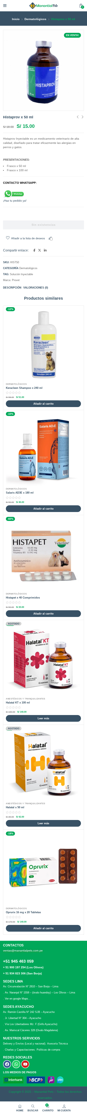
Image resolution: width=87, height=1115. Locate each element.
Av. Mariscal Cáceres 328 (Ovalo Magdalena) (31, 1030)
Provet (16, 280)
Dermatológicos (35, 19)
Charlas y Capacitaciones (20, 1049)
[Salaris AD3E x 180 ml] (43, 449)
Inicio (16, 19)
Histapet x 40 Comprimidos (23, 597)
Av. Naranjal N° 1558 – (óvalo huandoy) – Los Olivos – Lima (40, 992)
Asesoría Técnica (57, 1043)
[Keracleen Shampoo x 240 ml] (43, 344)
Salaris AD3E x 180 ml (20, 492)
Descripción (12, 287)
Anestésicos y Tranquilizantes (25, 699)
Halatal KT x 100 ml (18, 702)
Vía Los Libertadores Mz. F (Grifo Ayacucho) (31, 1024)
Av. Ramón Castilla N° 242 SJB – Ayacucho (29, 1011)
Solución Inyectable (21, 274)
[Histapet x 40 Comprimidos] (43, 554)
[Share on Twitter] (39, 250)
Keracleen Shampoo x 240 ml (24, 387)
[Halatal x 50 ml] (43, 764)
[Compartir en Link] (45, 250)
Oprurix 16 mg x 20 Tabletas (23, 912)
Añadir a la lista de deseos (28, 238)
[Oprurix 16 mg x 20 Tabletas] (43, 869)
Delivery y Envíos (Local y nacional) (24, 1043)
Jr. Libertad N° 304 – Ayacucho (23, 1018)
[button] (81, 5)
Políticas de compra (48, 1049)
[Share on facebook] (34, 250)
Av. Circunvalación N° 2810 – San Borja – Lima (30, 986)
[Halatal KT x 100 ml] (43, 659)
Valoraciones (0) (35, 287)
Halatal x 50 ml (15, 807)
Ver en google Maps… (18, 998)
